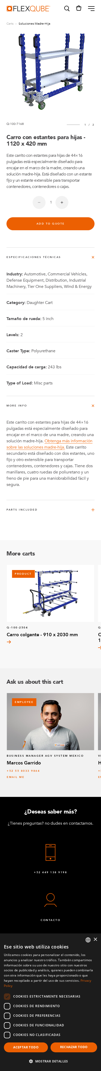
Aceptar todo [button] (26, 1047)
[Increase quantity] (61, 202)
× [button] (95, 939)
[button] (66, 8)
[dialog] (50, 1002)
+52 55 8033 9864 (23, 771)
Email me (15, 777)
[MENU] (89, 8)
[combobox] (88, 940)
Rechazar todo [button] (74, 1047)
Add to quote (51, 224)
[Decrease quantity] (39, 202)
